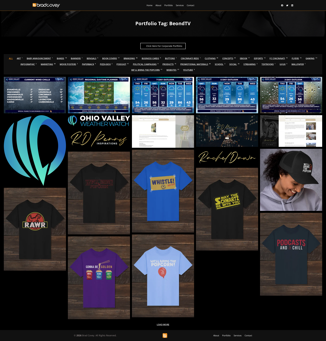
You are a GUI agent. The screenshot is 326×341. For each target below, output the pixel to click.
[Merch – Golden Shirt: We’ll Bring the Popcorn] (99, 277)
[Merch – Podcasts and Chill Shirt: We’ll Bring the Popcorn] (291, 254)
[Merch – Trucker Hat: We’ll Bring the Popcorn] (291, 180)
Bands (62, 58)
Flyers (297, 58)
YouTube (189, 70)
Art (20, 58)
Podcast (123, 64)
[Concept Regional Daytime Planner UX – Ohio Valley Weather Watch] (99, 95)
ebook (245, 58)
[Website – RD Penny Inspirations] (227, 131)
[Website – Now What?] (163, 131)
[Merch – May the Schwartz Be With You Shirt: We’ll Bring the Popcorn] (227, 209)
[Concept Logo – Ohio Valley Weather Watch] (99, 120)
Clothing (211, 58)
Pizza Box (106, 64)
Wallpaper (298, 64)
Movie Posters (69, 64)
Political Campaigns (145, 64)
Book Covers (110, 58)
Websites (172, 70)
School (220, 64)
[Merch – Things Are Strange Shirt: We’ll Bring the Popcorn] (99, 193)
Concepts (229, 58)
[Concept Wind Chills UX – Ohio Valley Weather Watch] (35, 95)
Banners (77, 58)
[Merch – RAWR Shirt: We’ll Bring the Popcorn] (35, 229)
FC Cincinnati (279, 58)
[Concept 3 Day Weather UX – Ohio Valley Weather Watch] (291, 95)
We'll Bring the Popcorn (146, 70)
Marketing (48, 64)
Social (234, 64)
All (11, 58)
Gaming (311, 58)
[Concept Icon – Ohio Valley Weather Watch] (35, 150)
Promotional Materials (195, 64)
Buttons (171, 58)
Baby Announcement (40, 58)
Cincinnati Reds (191, 58)
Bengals (92, 58)
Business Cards (151, 58)
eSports (260, 58)
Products (169, 64)
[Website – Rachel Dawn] (291, 131)
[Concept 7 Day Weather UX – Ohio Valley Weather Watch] (163, 95)
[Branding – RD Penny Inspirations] (99, 139)
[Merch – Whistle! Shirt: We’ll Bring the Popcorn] (163, 191)
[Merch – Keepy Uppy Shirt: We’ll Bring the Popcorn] (163, 275)
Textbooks (268, 64)
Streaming (250, 64)
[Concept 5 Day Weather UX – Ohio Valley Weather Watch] (227, 95)
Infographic (29, 64)
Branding (131, 58)
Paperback (89, 64)
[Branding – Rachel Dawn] (227, 157)
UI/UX (283, 64)
